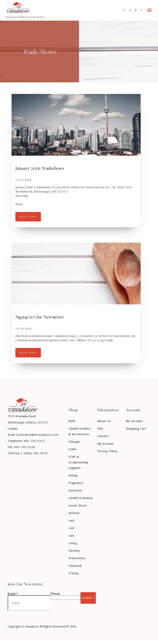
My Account (134, 421)
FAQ (100, 428)
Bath (72, 421)
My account (105, 443)
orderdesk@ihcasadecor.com (36, 435)
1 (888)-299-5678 (33, 453)
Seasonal (75, 565)
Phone (55, 594)
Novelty (74, 550)
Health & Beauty (81, 498)
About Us (104, 421)
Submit (88, 597)
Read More (28, 216)
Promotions (77, 558)
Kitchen (74, 513)
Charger (74, 441)
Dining (73, 475)
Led (71, 520)
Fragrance (76, 483)
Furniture (75, 490)
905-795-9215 (34, 441)
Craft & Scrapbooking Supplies (78, 462)
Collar (73, 449)
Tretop (74, 573)
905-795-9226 (24, 447)
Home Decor (78, 505)
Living (73, 543)
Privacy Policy (107, 451)
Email (13, 594)
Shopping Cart (136, 428)
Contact (102, 436)
